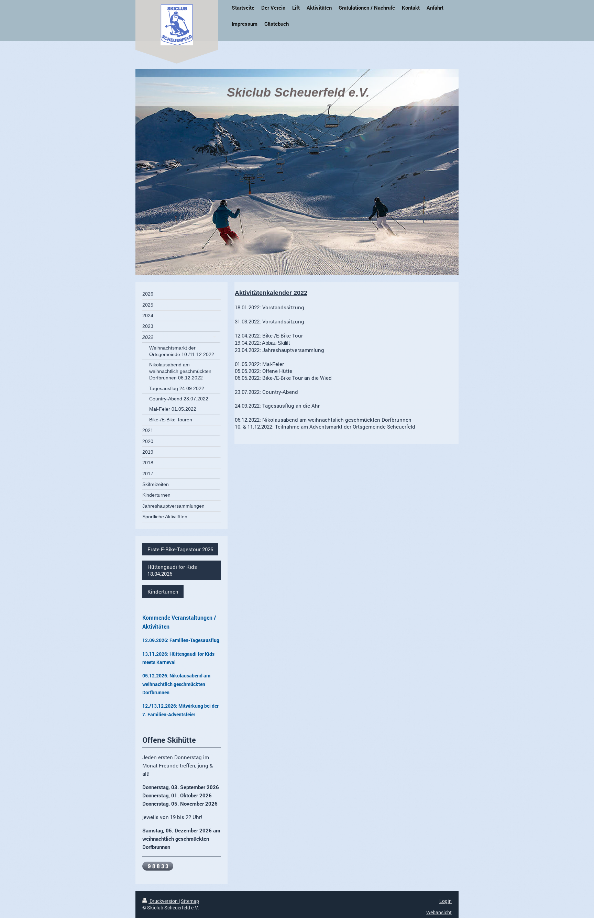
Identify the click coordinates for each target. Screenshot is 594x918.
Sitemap (190, 901)
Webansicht (439, 912)
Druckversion (163, 901)
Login (445, 901)
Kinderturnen (162, 591)
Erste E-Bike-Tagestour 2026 (180, 549)
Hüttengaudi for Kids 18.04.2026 (172, 570)
